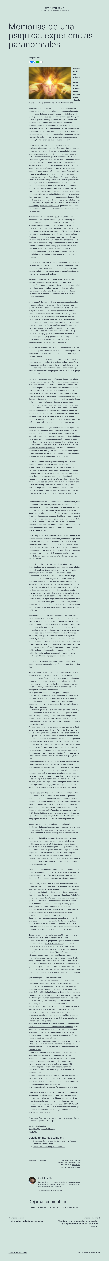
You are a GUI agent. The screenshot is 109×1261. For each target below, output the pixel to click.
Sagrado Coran (40, 895)
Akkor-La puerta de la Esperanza (52, 949)
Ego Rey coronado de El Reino (55, 1078)
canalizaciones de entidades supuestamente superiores (51, 1027)
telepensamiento (44, 148)
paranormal (70, 1167)
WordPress (96, 1252)
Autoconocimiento (71, 1162)
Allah (63, 895)
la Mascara (64, 1064)
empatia (63, 1167)
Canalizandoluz (54, 8)
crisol (78, 285)
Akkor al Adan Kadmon (54, 944)
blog (79, 1162)
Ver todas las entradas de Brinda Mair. (50, 1190)
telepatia (34, 661)
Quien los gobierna (52, 1084)
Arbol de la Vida (35, 1050)
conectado (51, 1207)
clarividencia (76, 1165)
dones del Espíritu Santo (49, 206)
